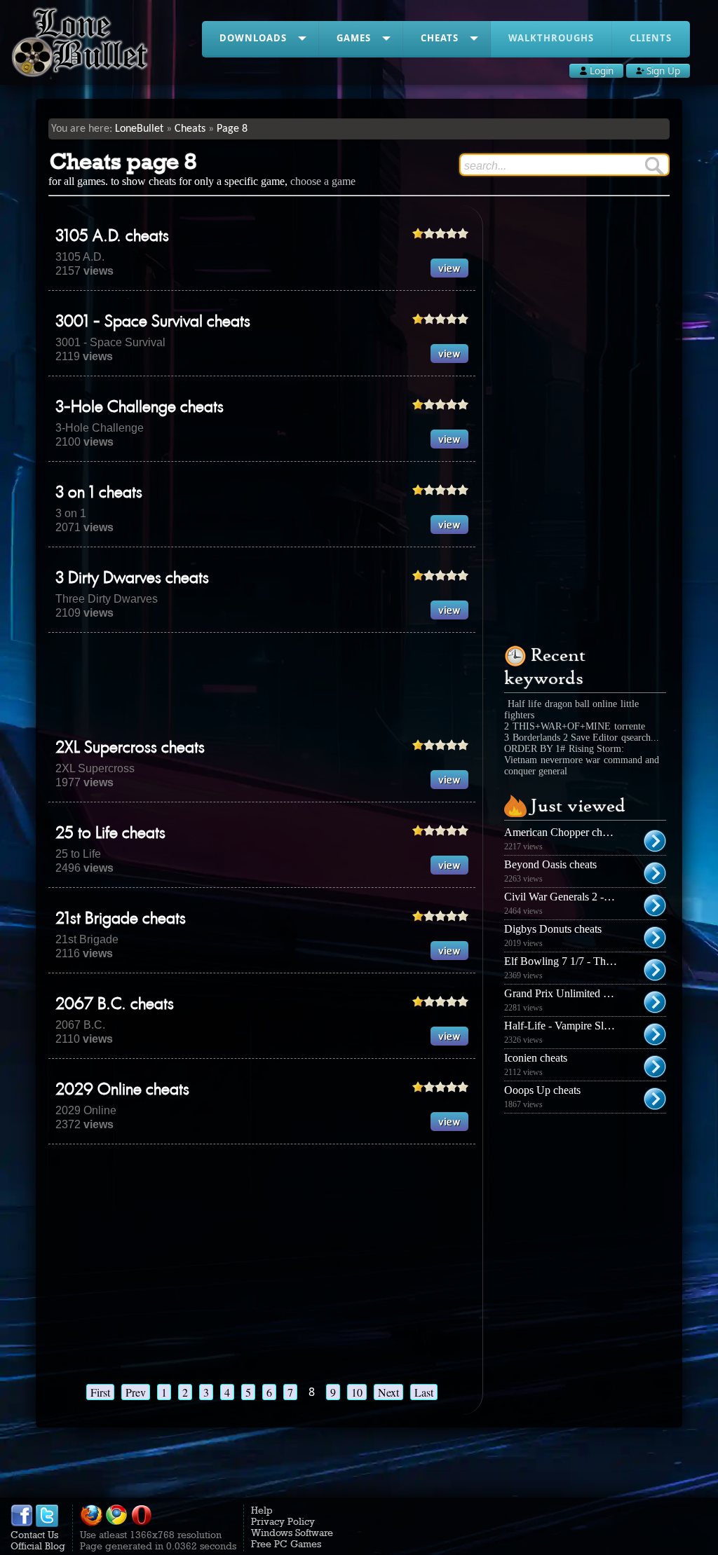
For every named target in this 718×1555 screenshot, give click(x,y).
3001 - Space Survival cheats (152, 322)
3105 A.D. (79, 257)
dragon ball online (581, 704)
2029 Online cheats (122, 1090)
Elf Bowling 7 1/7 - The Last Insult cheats (597, 961)
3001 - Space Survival (110, 342)
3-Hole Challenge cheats (139, 408)
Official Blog (38, 1545)
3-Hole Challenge (99, 428)
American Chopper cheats (561, 832)
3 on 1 (70, 513)
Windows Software (292, 1532)
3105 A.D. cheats (112, 237)
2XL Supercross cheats (130, 748)
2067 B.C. (80, 1025)
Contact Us (34, 1534)
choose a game (322, 181)
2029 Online (85, 1110)
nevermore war (570, 760)
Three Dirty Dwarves (106, 599)
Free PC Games (286, 1543)
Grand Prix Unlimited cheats (567, 993)
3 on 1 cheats (98, 493)
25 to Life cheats (110, 834)
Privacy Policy (283, 1521)
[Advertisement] (303, 685)
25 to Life (78, 854)
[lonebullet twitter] (47, 1523)
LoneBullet (139, 129)
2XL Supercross (95, 768)
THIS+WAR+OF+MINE (562, 726)
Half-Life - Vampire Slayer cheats (578, 1026)
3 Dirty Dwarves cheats (132, 579)
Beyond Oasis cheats (550, 864)
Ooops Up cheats (542, 1090)
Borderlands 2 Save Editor (565, 737)
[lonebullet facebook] (22, 1523)
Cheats (190, 129)
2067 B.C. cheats (114, 1005)
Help (262, 1510)
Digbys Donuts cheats (553, 929)
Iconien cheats (535, 1058)
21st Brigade (86, 939)
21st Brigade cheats (120, 919)
